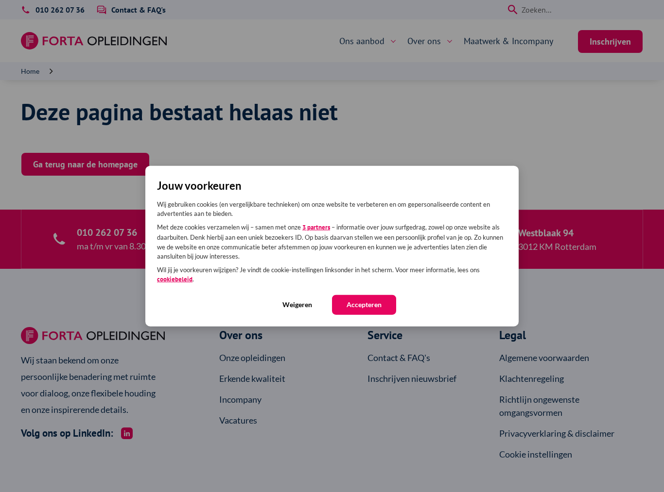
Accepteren (364, 304)
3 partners (316, 227)
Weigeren (297, 304)
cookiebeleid (174, 279)
